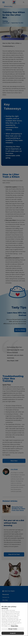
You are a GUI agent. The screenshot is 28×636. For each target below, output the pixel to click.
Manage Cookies (12, 629)
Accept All (12, 633)
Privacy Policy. (14, 626)
